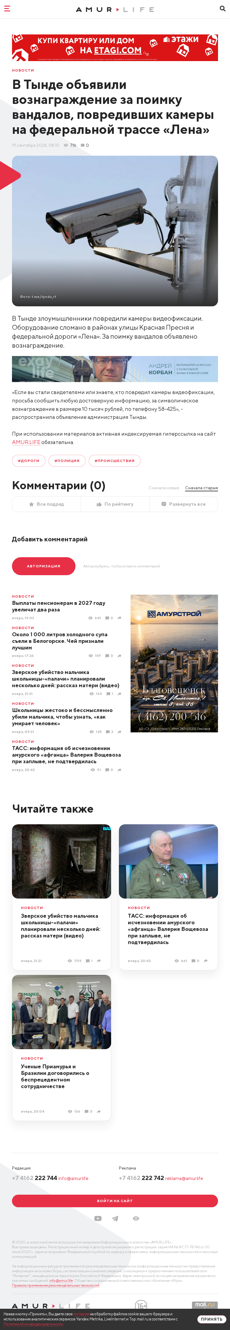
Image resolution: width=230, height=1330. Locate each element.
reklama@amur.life (184, 1178)
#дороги (29, 460)
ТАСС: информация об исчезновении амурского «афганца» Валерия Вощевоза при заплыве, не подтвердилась (66, 754)
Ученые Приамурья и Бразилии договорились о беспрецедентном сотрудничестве (55, 1076)
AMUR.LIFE (26, 442)
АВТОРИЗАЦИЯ (43, 566)
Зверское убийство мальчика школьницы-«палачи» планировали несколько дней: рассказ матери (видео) (65, 678)
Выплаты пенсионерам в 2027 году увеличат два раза (58, 606)
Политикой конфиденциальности (33, 1324)
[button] (136, 1218)
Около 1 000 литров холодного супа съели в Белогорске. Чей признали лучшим (60, 641)
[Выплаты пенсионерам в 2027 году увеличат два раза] (120, 617)
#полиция (67, 460)
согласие (81, 1314)
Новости (23, 70)
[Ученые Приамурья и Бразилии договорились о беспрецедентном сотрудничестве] (99, 1111)
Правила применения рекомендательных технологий (55, 1285)
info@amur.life (73, 1178)
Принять (212, 1319)
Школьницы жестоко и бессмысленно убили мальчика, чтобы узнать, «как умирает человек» (62, 716)
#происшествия (114, 460)
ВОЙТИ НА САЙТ (115, 1201)
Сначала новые (164, 487)
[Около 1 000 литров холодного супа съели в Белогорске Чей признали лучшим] (120, 656)
